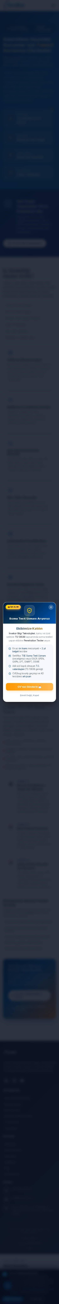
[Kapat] (50, 607)
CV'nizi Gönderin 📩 (29, 686)
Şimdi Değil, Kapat (29, 695)
